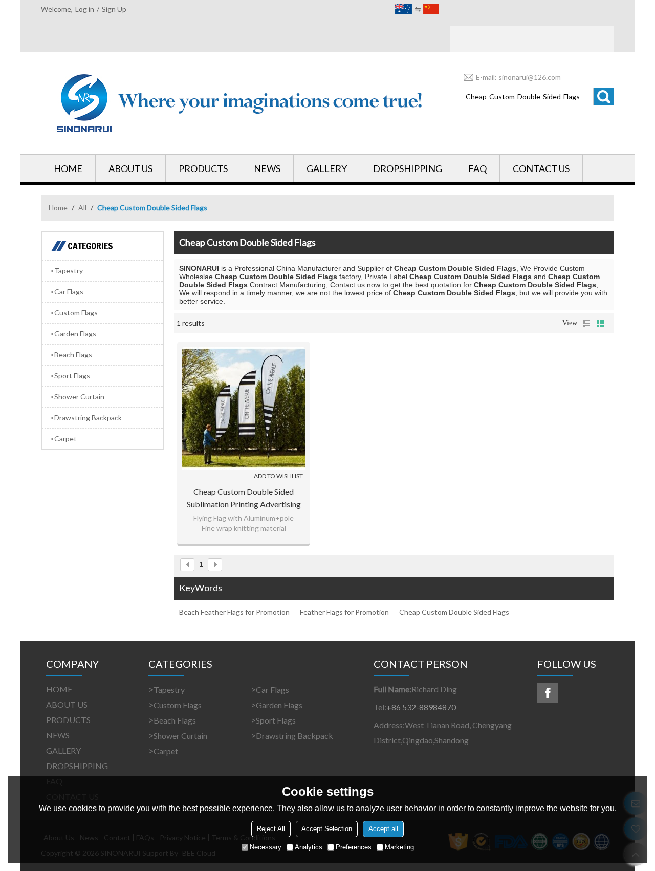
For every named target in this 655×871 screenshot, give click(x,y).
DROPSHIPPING (407, 168)
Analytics (308, 847)
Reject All (271, 829)
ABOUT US (130, 168)
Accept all (383, 829)
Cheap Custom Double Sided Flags (454, 612)
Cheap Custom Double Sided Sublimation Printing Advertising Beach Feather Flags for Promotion (244, 498)
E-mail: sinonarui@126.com (518, 77)
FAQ (477, 168)
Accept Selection (326, 829)
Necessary (265, 847)
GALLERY (327, 168)
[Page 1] (187, 564)
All (82, 207)
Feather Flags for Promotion (344, 612)
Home (58, 207)
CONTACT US (541, 168)
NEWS (267, 168)
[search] (604, 96)
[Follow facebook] (547, 693)
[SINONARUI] (240, 102)
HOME (68, 168)
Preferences (354, 847)
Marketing (399, 847)
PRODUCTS (203, 168)
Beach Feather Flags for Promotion (234, 612)
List (586, 323)
